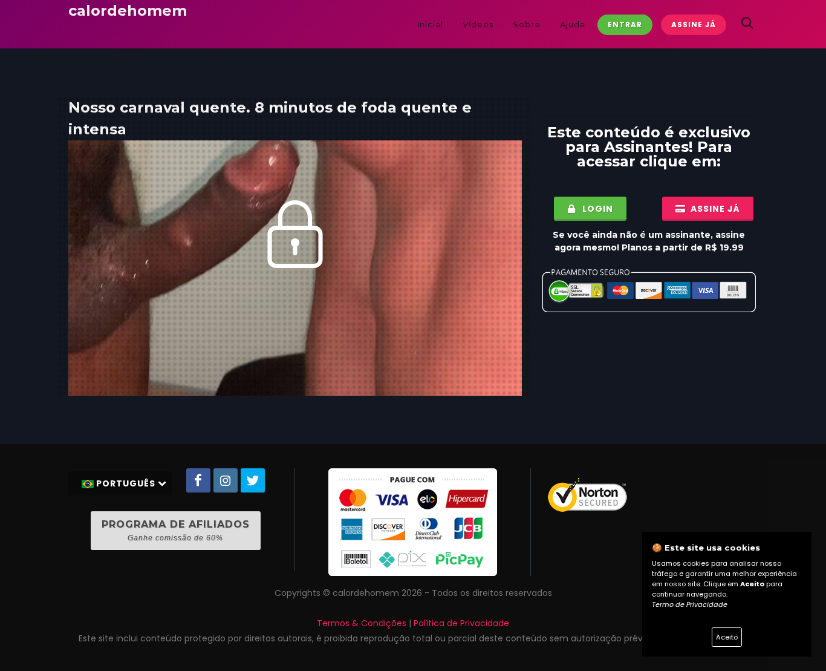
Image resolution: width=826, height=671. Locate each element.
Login (596, 209)
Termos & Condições (361, 623)
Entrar (625, 24)
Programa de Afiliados (176, 530)
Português (126, 483)
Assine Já (693, 24)
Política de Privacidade (461, 623)
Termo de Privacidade (689, 604)
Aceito (727, 637)
